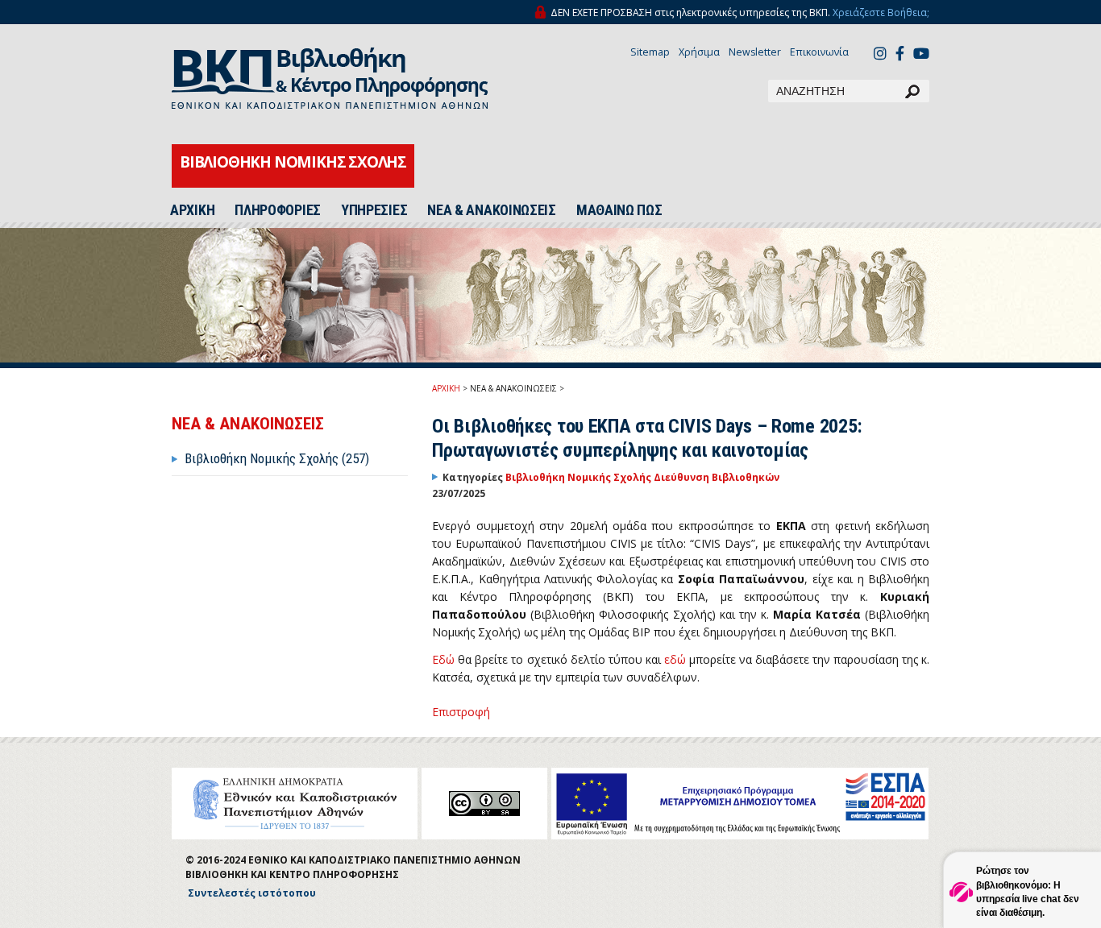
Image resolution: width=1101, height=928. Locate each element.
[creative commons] (484, 803)
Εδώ (443, 659)
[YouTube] (921, 55)
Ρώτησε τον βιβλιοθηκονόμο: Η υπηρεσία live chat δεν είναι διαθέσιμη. (1027, 891)
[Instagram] (880, 55)
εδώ (675, 659)
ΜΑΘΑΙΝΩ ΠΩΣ (619, 210)
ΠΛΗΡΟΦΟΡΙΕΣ (278, 210)
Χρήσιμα (699, 52)
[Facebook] (899, 55)
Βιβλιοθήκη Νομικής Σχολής (579, 477)
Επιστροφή (461, 711)
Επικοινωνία (819, 52)
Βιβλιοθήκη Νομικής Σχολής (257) (277, 458)
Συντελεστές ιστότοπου (252, 893)
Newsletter (755, 52)
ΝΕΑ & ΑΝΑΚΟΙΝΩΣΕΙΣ (491, 210)
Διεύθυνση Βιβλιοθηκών (716, 477)
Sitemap (650, 52)
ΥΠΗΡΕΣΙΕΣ (374, 210)
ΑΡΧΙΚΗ (192, 210)
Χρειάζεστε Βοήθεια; (881, 12)
